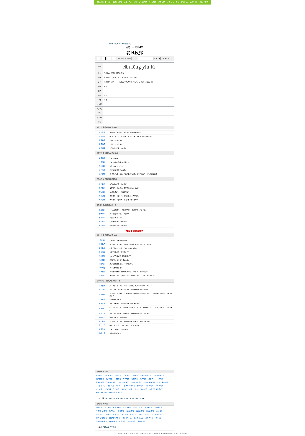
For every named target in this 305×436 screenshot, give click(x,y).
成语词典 (99, 375)
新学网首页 (102, 2)
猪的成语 (160, 379)
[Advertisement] (135, 23)
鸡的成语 (143, 379)
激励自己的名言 (143, 414)
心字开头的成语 (123, 382)
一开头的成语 (100, 386)
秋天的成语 (100, 379)
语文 (110, 2)
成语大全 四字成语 (125, 44)
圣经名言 (108, 414)
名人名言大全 (138, 418)
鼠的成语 (109, 379)
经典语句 (125, 414)
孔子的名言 (117, 407)
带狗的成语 (100, 382)
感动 (136, 2)
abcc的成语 (109, 375)
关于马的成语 (110, 382)
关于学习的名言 (101, 421)
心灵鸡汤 (143, 2)
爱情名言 (99, 414)
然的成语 (108, 389)
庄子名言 (122, 421)
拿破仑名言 (141, 421)
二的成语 (126, 375)
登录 (206, 2)
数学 (115, 2)
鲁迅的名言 (127, 407)
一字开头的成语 (145, 375)
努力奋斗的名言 (157, 414)
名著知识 (161, 2)
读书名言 (121, 411)
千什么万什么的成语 (115, 386)
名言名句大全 (127, 418)
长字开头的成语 (136, 382)
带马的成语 (159, 386)
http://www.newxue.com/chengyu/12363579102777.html (125, 398)
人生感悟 (152, 2)
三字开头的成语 (158, 375)
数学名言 (133, 414)
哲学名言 (116, 414)
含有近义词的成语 (141, 389)
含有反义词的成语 (155, 389)
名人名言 (190, 2)
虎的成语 (151, 379)
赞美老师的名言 (101, 418)
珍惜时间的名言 (101, 411)
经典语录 (112, 411)
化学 (125, 2)
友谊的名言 (150, 411)
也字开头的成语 (162, 382)
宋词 (183, 2)
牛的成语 (126, 379)
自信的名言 (113, 421)
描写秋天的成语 (127, 389)
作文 (131, 2)
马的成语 (118, 379)
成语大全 (170, 2)
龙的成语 (99, 389)
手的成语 (116, 389)
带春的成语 (149, 386)
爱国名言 (159, 411)
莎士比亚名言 (137, 407)
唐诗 (177, 2)
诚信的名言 (140, 411)
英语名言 (158, 418)
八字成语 (135, 375)
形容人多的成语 (101, 393)
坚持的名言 (149, 418)
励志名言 (99, 407)
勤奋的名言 (131, 421)
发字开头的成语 (149, 382)
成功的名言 (130, 411)
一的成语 (118, 375)
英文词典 (199, 2)
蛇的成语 (135, 379)
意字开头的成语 (129, 386)
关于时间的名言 (114, 418)
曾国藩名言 (148, 407)
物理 (120, 2)
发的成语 (140, 386)
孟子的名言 (158, 407)
